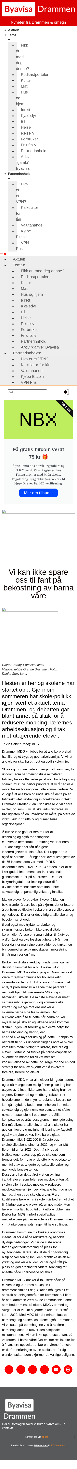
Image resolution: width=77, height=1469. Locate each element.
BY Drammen (58, 1445)
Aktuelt (13, 30)
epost (45, 1437)
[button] (8, 254)
